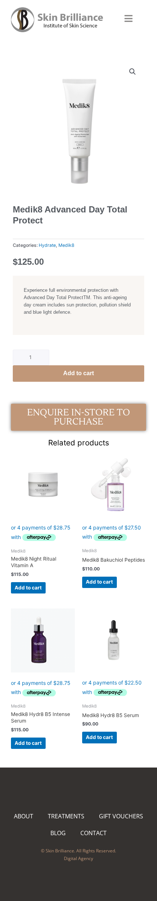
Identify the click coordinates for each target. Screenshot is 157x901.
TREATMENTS (66, 816)
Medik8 (66, 245)
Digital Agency (78, 858)
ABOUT (23, 816)
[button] (132, 71)
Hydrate (47, 245)
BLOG (58, 833)
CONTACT (93, 833)
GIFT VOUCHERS (121, 816)
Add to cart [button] (28, 588)
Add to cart (78, 373)
